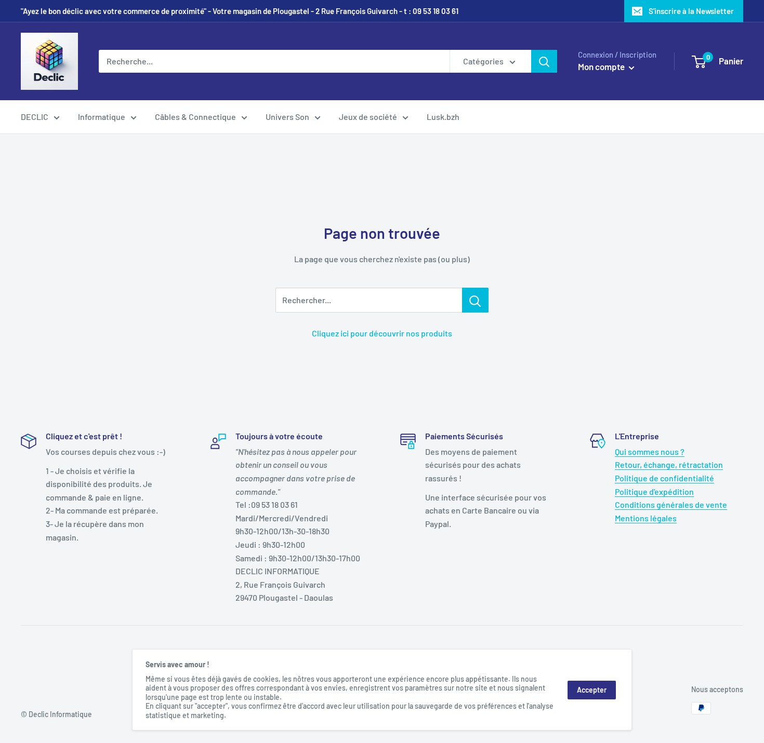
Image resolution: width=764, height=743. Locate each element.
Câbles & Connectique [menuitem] (195, 116)
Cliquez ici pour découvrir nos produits (382, 333)
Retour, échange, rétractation (669, 464)
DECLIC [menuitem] (34, 116)
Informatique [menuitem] (101, 116)
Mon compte (602, 66)
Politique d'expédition (654, 491)
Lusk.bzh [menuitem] (443, 116)
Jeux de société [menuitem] (368, 116)
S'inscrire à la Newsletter (691, 11)
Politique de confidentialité (664, 478)
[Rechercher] (544, 61)
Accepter (592, 689)
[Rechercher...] (475, 300)
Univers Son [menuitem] (287, 116)
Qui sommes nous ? (649, 451)
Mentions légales (646, 518)
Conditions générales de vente (671, 504)
